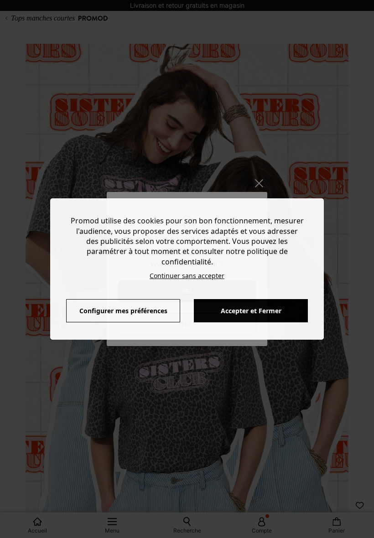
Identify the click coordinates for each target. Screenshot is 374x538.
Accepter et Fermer (251, 310)
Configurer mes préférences (123, 310)
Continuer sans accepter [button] (187, 275)
